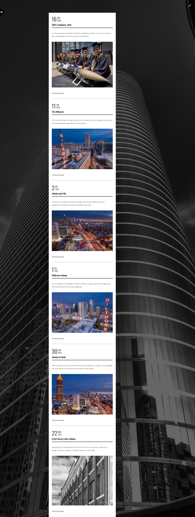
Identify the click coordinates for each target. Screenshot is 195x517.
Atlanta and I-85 (59, 193)
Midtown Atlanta (59, 275)
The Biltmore (58, 111)
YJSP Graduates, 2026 (61, 24)
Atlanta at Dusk (59, 357)
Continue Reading (58, 93)
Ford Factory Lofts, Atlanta (63, 438)
